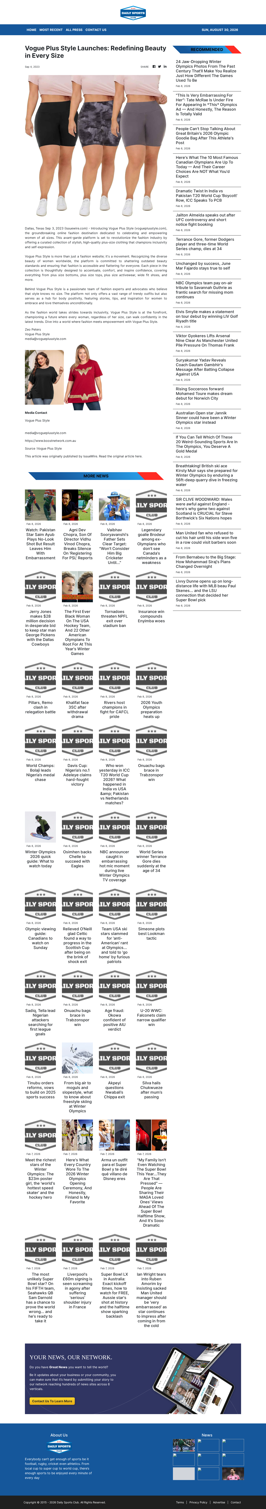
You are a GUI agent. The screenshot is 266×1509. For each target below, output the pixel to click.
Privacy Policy (198, 1502)
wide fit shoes (148, 275)
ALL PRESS (74, 30)
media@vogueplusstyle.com (45, 433)
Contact (236, 1502)
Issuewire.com (76, 228)
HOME (31, 30)
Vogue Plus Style (121, 228)
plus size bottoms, (65, 275)
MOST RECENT (51, 30)
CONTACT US (95, 30)
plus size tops (91, 275)
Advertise (219, 1502)
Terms (180, 1502)
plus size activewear (119, 275)
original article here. (127, 456)
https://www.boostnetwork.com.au (50, 441)
